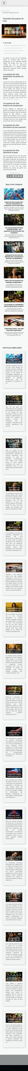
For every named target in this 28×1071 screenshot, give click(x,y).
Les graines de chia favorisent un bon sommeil (14, 50)
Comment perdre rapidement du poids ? (14, 610)
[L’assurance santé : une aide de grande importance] (14, 320)
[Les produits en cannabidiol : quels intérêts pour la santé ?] (14, 296)
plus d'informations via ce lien (11, 99)
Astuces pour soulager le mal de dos (14, 817)
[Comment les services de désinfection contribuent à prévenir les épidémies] (14, 247)
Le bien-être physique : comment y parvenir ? (14, 901)
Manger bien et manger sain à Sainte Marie (14, 1021)
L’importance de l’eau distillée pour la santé (14, 980)
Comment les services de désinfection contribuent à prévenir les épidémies (14, 256)
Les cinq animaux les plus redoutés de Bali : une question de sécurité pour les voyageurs (14, 230)
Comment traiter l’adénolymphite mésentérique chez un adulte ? (14, 777)
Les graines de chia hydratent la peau (12, 53)
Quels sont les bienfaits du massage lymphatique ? (14, 281)
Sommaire (8, 43)
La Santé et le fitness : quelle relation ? (14, 940)
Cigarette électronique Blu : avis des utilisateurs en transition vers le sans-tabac (14, 203)
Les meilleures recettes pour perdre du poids (14, 693)
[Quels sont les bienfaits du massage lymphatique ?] (14, 272)
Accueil (3, 11)
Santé (8, 11)
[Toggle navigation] (4, 3)
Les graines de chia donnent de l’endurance (13, 48)
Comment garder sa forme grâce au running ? (14, 652)
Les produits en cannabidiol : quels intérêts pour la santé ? (14, 305)
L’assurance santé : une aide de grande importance (14, 329)
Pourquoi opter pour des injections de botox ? (14, 860)
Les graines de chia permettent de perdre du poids (14, 45)
